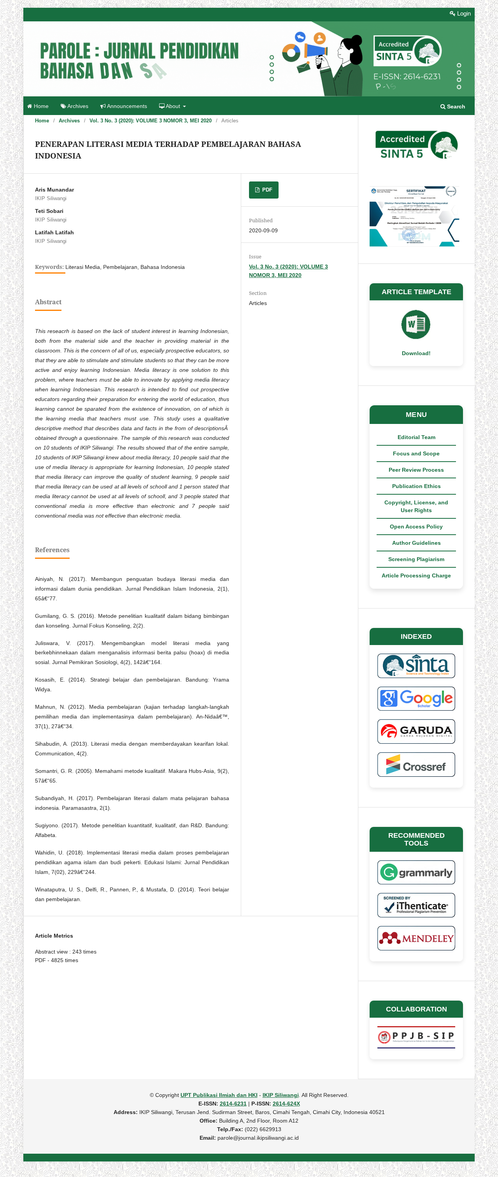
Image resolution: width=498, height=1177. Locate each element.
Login (463, 13)
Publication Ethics (416, 486)
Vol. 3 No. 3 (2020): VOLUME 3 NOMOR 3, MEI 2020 (150, 121)
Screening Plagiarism (416, 559)
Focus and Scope (416, 453)
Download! (416, 353)
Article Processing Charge (416, 575)
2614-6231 (233, 1103)
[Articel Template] (416, 338)
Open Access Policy (416, 526)
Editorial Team (416, 437)
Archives (77, 106)
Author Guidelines (416, 543)
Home (40, 106)
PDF (266, 190)
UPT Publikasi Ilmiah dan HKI (219, 1095)
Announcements (126, 106)
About (173, 106)
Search (455, 106)
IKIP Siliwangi (281, 1095)
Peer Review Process (416, 470)
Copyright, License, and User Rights (416, 506)
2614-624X (286, 1103)
